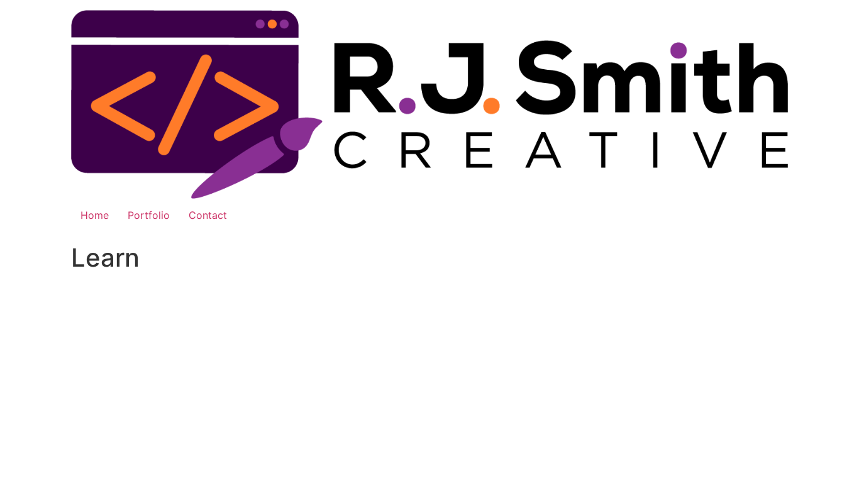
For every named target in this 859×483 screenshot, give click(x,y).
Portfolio (149, 215)
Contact (208, 215)
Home (94, 215)
